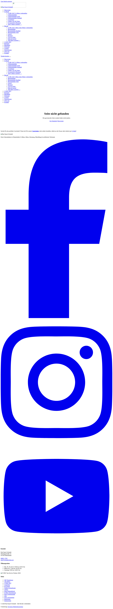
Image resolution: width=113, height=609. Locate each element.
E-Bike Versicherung (10, 593)
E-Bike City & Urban (14, 21)
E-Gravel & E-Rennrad (14, 23)
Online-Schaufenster (10, 588)
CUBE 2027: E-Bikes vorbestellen (17, 13)
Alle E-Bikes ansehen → (15, 24)
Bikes (6, 26)
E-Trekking (11, 19)
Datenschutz (7, 600)
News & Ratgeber (9, 597)
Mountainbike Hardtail (14, 31)
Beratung (6, 43)
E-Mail (74, 131)
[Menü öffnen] (10, 56)
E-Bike (6, 11)
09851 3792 (4, 558)
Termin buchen (5, 56)
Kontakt (6, 53)
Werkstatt (6, 47)
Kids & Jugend (12, 39)
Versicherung (8, 50)
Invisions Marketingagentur (15, 606)
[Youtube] (56, 545)
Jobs (5, 596)
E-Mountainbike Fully (14, 16)
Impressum (7, 599)
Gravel (10, 34)
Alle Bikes (7, 581)
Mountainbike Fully (13, 32)
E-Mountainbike (12, 15)
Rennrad (10, 35)
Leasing (6, 48)
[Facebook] (56, 317)
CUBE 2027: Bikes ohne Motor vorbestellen (20, 27)
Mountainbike (12, 29)
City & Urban (11, 37)
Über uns (6, 51)
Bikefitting (7, 45)
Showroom (7, 10)
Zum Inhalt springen (6, 1)
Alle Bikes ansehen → (14, 40)
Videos (6, 589)
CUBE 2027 (7, 42)
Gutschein (7, 585)
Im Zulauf (7, 586)
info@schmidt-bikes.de (7, 560)
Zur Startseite (53, 121)
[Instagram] (56, 445)
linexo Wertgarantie (9, 594)
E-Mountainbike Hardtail (15, 18)
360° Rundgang (8, 580)
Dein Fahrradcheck (9, 591)
